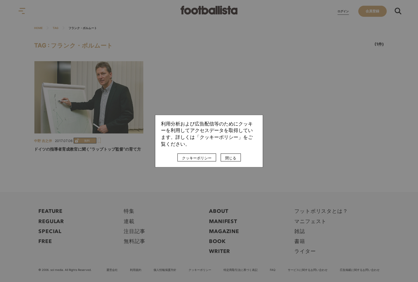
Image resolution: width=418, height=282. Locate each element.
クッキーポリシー (197, 158)
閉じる (230, 158)
